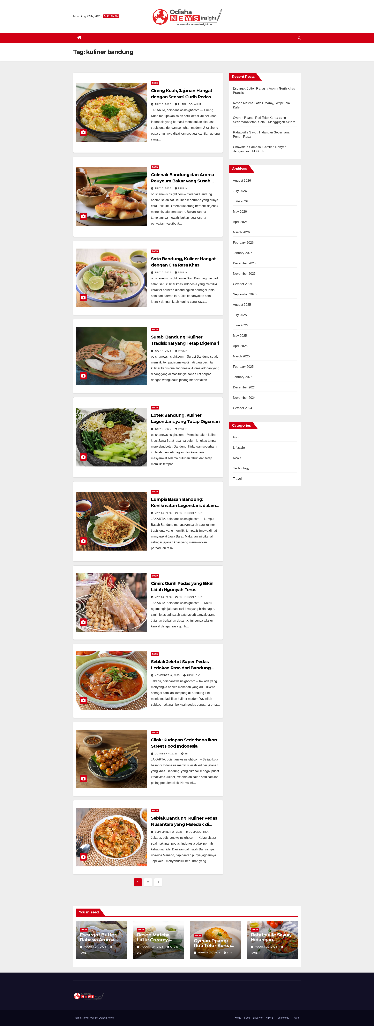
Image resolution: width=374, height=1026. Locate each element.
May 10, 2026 (164, 597)
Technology (241, 468)
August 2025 (242, 304)
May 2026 (240, 211)
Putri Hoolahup (190, 104)
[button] (299, 38)
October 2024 (242, 408)
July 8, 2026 (163, 104)
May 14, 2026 (164, 513)
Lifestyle (239, 447)
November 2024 (244, 397)
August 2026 (242, 180)
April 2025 (240, 346)
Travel (237, 478)
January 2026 (242, 253)
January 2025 (242, 377)
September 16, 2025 (169, 832)
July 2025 (240, 315)
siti (186, 753)
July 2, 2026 (163, 429)
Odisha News (106, 1017)
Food (155, 83)
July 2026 (240, 191)
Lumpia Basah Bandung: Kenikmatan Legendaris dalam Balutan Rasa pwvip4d (183, 505)
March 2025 (241, 356)
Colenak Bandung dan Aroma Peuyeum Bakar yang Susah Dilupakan (182, 181)
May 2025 (240, 335)
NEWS (269, 1017)
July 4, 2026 (163, 350)
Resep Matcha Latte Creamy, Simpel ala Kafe (154, 939)
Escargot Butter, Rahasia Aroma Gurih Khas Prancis (101, 939)
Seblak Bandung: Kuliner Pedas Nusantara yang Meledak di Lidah (184, 824)
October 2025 (242, 284)
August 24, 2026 (95, 946)
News (237, 458)
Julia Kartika (199, 832)
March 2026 (241, 232)
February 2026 (243, 242)
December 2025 (244, 263)
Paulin (183, 188)
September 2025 (245, 294)
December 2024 (244, 387)
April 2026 (240, 222)
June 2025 (240, 325)
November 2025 (244, 273)
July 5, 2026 (163, 272)
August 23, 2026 (266, 946)
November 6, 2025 (168, 675)
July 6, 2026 (163, 188)
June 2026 (240, 201)
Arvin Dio (193, 675)
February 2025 (243, 366)
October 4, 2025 (166, 753)
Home (238, 1017)
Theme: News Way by (86, 1017)
